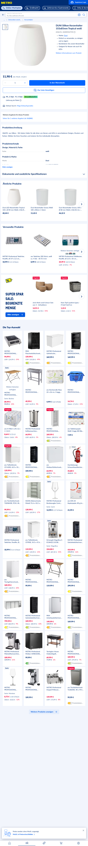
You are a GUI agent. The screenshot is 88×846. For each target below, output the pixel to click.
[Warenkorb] (61, 843)
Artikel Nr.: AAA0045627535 (64, 32)
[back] (3, 15)
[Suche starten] (84, 15)
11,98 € (7, 76)
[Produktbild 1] (5, 27)
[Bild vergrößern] (30, 45)
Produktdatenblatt (35, 363)
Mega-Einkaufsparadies (25, 106)
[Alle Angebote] (44, 843)
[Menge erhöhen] (25, 83)
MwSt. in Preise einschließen (23, 834)
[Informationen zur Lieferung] (20, 100)
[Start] (9, 843)
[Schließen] (83, 830)
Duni (65, 35)
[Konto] (78, 843)
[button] (78, 2)
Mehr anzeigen (7, 167)
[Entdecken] (27, 843)
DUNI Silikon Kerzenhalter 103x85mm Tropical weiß (69, 27)
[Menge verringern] (5, 83)
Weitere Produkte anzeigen (42, 712)
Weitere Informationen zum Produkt (68, 53)
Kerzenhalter (28, 20)
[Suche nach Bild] (79, 15)
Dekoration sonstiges (15, 20)
